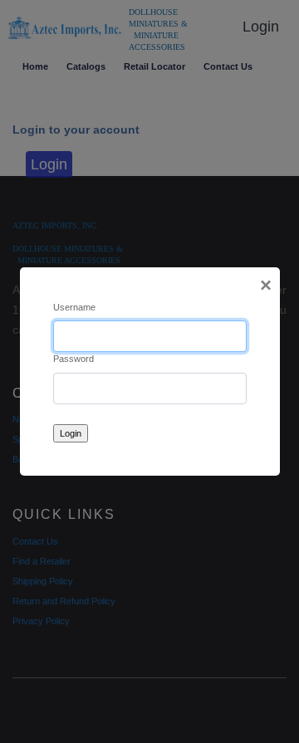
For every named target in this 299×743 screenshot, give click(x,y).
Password (73, 359)
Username (74, 307)
